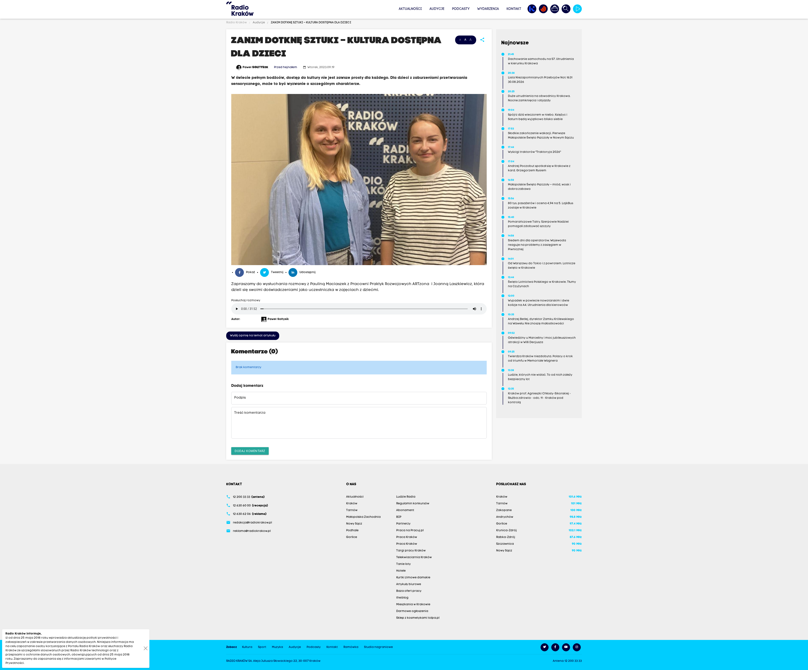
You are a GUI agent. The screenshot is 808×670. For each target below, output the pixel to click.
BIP (398, 517)
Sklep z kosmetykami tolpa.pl (417, 618)
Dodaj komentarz (250, 451)
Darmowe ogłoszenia (412, 611)
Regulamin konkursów (412, 503)
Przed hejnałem (285, 67)
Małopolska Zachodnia (363, 517)
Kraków (351, 503)
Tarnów (351, 510)
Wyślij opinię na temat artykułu (252, 335)
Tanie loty (403, 564)
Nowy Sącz (354, 523)
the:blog (402, 597)
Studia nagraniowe (378, 647)
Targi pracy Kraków (411, 550)
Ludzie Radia (405, 496)
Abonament (405, 510)
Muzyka (277, 647)
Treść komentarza (249, 413)
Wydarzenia (488, 9)
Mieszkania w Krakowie (413, 604)
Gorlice (351, 537)
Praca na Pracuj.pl (410, 530)
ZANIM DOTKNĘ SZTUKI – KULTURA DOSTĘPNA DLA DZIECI (310, 22)
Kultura (247, 647)
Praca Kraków (406, 537)
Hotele (401, 570)
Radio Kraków (236, 22)
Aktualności (410, 9)
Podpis (240, 397)
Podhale (352, 530)
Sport (262, 647)
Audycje (436, 9)
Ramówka (350, 647)
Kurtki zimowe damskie (413, 577)
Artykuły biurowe (408, 584)
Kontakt (513, 9)
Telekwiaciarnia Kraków (414, 557)
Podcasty (461, 9)
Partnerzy (403, 523)
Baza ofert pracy (408, 591)
